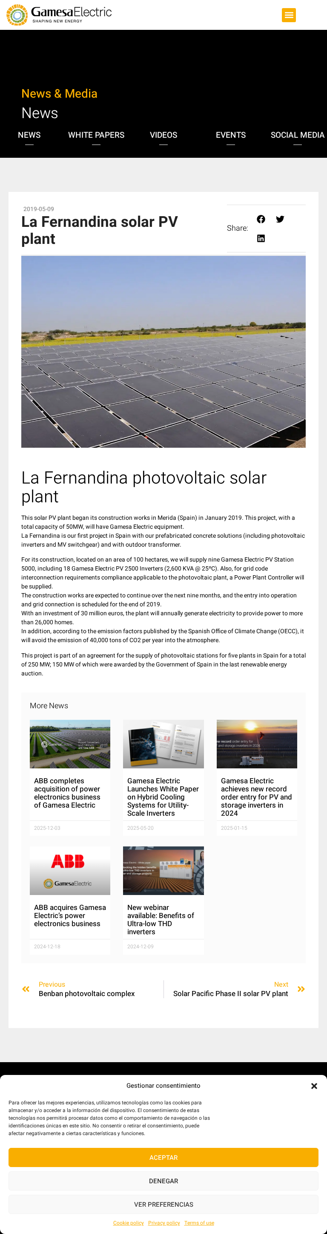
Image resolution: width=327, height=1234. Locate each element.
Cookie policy (128, 1223)
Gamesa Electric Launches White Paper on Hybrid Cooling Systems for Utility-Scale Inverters (163, 797)
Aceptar (163, 1157)
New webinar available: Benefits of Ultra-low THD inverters (160, 919)
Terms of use (199, 1223)
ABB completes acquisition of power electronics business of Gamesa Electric (67, 793)
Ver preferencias (163, 1204)
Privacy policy (164, 1223)
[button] (314, 1086)
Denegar (163, 1181)
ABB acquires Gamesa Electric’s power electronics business (70, 915)
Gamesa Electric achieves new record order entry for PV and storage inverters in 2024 (256, 797)
